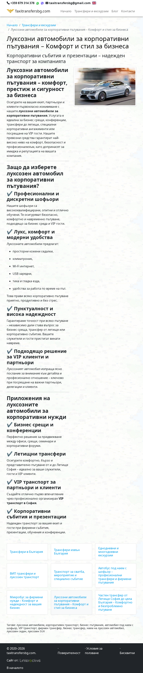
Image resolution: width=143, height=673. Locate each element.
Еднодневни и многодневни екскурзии (108, 551)
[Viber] (42, 3)
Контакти (128, 11)
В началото (15, 668)
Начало (66, 11)
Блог (115, 11)
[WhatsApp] (37, 3)
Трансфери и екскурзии (91, 11)
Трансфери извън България (67, 551)
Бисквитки (127, 653)
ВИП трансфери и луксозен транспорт (24, 575)
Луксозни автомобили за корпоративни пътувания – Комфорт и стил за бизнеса (71, 602)
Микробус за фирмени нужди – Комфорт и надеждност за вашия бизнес (26, 602)
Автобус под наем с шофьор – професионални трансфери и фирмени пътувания (114, 575)
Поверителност (69, 653)
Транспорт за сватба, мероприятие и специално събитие (69, 575)
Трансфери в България (26, 552)
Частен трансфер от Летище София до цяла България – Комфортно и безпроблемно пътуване (115, 602)
